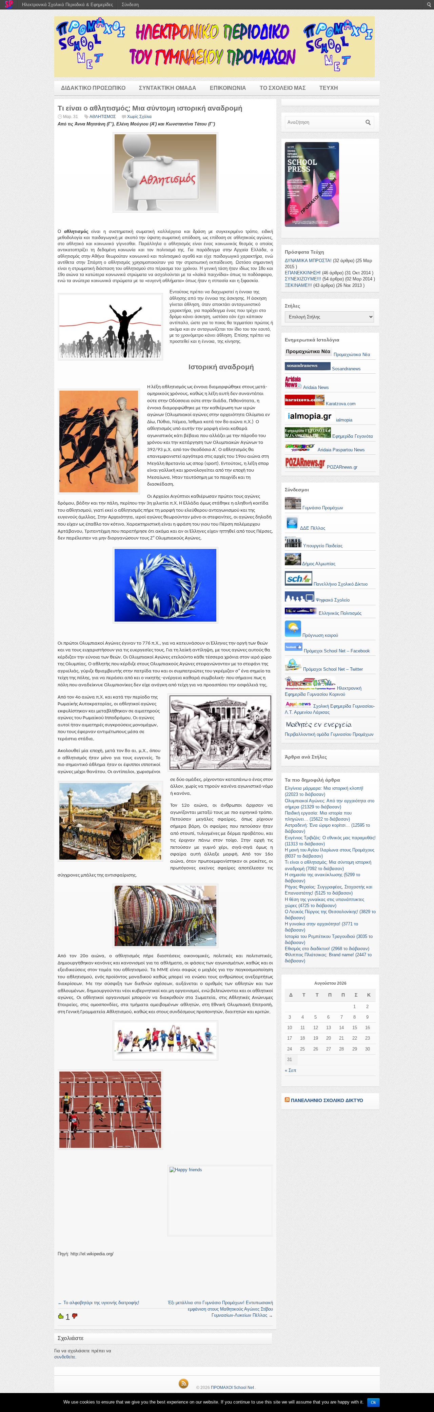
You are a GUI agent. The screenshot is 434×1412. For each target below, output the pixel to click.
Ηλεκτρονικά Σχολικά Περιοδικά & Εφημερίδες (67, 4)
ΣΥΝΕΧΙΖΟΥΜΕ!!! (303, 278)
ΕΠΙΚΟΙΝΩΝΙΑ (228, 88)
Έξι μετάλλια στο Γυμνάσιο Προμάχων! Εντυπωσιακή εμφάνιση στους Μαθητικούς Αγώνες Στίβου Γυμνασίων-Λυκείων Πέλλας (220, 1308)
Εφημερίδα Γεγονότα (352, 436)
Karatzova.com (340, 403)
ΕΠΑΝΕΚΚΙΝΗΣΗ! (303, 272)
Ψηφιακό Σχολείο (332, 600)
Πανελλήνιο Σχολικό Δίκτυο (340, 584)
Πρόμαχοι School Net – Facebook (336, 650)
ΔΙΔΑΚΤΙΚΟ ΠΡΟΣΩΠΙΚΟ (93, 88)
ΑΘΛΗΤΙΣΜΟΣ (103, 116)
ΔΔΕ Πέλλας (312, 528)
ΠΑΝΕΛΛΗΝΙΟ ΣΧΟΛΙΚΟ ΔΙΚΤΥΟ (327, 1100)
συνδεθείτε (64, 1356)
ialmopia (343, 420)
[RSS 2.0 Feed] (183, 1387)
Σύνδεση (130, 4)
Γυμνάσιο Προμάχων (322, 507)
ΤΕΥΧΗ (328, 88)
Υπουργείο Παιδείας (322, 545)
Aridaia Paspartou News (341, 449)
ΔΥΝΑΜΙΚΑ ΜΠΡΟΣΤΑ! (308, 260)
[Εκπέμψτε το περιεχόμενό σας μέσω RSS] (287, 1100)
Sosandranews (346, 368)
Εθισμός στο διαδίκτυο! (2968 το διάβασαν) (327, 948)
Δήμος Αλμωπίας (318, 563)
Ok (373, 1402)
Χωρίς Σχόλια (139, 116)
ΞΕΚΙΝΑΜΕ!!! (298, 285)
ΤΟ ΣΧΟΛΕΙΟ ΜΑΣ (283, 88)
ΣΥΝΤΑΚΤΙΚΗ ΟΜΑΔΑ (167, 88)
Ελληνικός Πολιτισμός (339, 613)
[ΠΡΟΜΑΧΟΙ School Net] (217, 46)
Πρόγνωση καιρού (319, 635)
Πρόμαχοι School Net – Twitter (332, 669)
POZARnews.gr (341, 467)
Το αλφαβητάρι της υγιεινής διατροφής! (98, 1302)
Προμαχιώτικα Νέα (351, 354)
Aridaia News (315, 387)
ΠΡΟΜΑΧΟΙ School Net (232, 1387)
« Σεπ (290, 1070)
